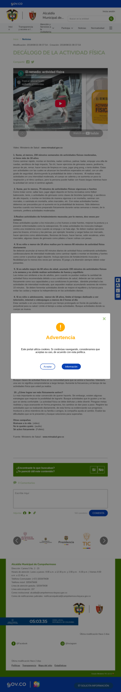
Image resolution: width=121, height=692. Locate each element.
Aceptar (48, 366)
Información (71, 366)
